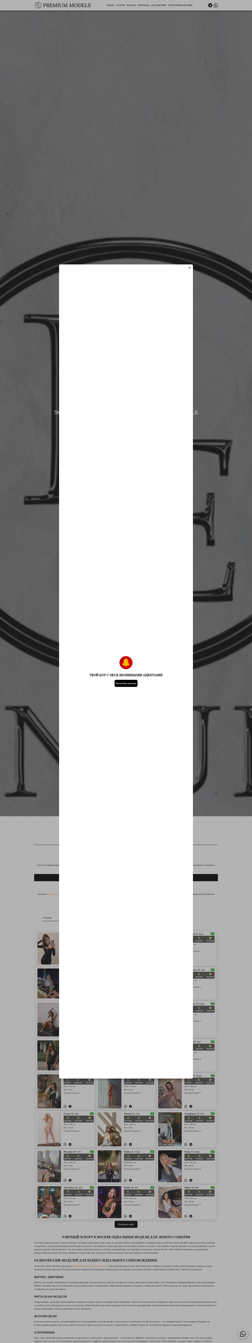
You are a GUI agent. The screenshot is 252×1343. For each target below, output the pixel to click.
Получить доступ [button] (126, 683)
